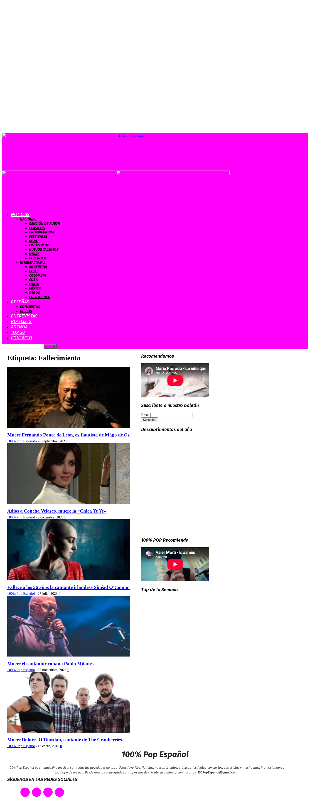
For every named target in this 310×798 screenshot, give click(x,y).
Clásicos (37, 228)
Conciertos (30, 307)
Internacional (32, 262)
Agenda (19, 327)
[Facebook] (25, 792)
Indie (33, 241)
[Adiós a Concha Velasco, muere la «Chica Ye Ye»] (68, 503)
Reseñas (20, 302)
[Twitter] (36, 792)
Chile (33, 271)
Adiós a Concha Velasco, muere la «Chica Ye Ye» (56, 511)
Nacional (28, 219)
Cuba (33, 280)
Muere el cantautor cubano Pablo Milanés (50, 663)
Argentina (38, 267)
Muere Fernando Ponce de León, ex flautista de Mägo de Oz (68, 435)
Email (145, 415)
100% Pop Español (21, 441)
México (35, 288)
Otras (34, 254)
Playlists (21, 321)
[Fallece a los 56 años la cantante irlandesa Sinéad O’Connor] (68, 579)
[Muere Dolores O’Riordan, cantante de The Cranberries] (68, 731)
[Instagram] (48, 792)
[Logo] (59, 174)
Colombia (37, 275)
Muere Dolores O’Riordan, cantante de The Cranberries (64, 739)
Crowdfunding (42, 232)
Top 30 (18, 332)
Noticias (20, 214)
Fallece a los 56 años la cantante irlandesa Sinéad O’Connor (68, 587)
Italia (34, 284)
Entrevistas (24, 316)
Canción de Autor (44, 223)
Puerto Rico (39, 297)
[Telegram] (59, 792)
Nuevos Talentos (44, 249)
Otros (34, 292)
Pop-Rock (37, 258)
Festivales (38, 236)
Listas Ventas (40, 245)
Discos (26, 311)
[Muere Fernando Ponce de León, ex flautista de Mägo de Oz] (68, 427)
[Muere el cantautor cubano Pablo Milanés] (68, 655)
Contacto (21, 337)
